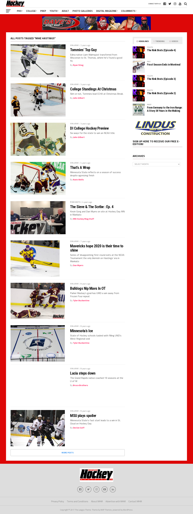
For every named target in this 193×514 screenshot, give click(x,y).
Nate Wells (78, 179)
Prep (43, 11)
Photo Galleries (83, 11)
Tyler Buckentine (81, 300)
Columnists (128, 11)
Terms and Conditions (77, 501)
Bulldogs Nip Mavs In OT (88, 288)
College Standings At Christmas (93, 89)
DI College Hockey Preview (89, 128)
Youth (53, 11)
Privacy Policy (57, 501)
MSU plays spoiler (83, 415)
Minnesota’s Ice (81, 331)
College (31, 11)
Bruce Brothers (80, 385)
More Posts (68, 452)
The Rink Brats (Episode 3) (161, 78)
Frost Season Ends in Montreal (163, 64)
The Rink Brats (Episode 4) (161, 50)
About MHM (97, 501)
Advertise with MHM (116, 501)
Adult (65, 11)
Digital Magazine (106, 11)
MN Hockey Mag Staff (83, 218)
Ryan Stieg (78, 65)
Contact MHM (135, 501)
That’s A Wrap (80, 167)
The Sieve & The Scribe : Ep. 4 (92, 207)
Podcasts (75, 202)
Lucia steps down (82, 373)
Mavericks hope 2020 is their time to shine (96, 248)
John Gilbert (79, 98)
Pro (19, 11)
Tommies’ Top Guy (83, 50)
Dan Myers (78, 265)
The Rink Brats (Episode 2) (161, 93)
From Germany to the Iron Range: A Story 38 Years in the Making (164, 109)
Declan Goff (78, 427)
